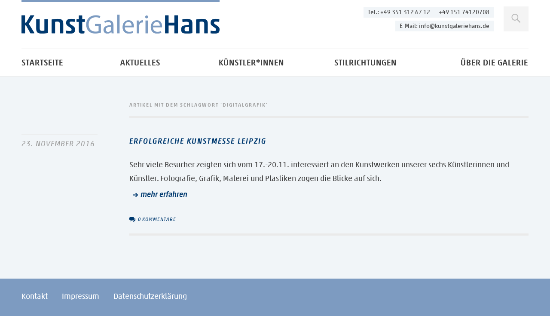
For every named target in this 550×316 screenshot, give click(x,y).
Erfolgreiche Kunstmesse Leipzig (197, 141)
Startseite (42, 62)
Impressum (80, 296)
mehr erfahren (164, 194)
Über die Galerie (494, 62)
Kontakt (34, 296)
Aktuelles (140, 62)
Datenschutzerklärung (150, 296)
